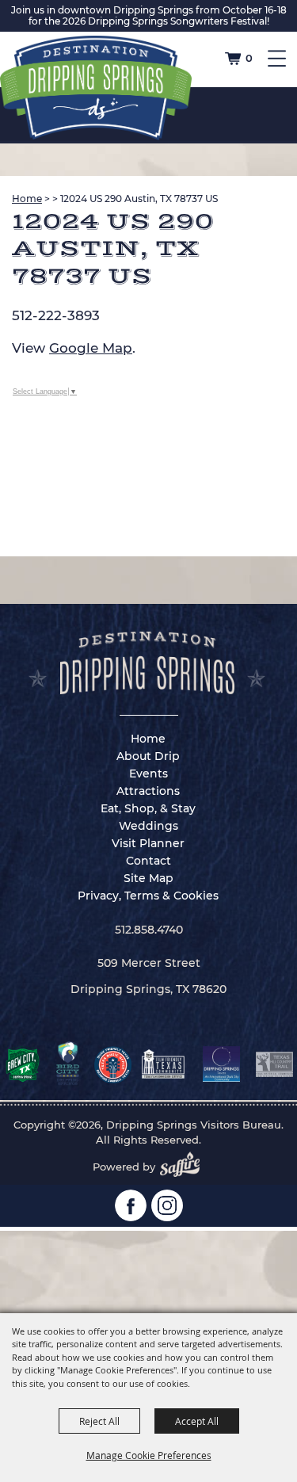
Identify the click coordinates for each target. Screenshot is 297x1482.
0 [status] (249, 58)
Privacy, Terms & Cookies (148, 895)
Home (27, 198)
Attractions (148, 791)
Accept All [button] (197, 1421)
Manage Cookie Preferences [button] (148, 1455)
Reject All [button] (99, 1421)
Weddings (148, 825)
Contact (148, 860)
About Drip (148, 756)
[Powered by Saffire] (184, 1166)
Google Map (90, 348)
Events (148, 773)
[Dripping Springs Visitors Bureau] (96, 88)
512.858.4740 (149, 929)
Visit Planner (148, 843)
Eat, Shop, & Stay (148, 808)
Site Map (148, 878)
